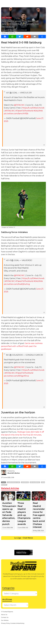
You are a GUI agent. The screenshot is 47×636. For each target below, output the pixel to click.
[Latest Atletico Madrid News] (12, 541)
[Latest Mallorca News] (3, 546)
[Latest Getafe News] (34, 541)
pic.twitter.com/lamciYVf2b (16, 114)
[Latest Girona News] (39, 541)
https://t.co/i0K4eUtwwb (33, 108)
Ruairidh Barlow (9, 30)
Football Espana (8, 611)
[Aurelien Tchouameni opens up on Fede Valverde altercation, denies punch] (8, 496)
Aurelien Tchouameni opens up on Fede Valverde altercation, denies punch (8, 513)
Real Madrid (6, 17)
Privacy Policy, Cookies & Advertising (12, 623)
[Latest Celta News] (21, 541)
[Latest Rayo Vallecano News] (12, 546)
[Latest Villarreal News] (43, 546)
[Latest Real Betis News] (17, 546)
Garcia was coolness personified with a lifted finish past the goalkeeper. (22, 346)
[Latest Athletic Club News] (8, 541)
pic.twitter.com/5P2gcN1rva (16, 376)
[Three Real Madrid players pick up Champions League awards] (23, 496)
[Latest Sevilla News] (34, 546)
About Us (4, 614)
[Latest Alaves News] (3, 541)
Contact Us (4, 617)
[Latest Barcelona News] (17, 541)
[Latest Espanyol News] (30, 541)
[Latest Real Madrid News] (21, 546)
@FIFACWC (19, 105)
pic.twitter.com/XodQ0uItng (17, 284)
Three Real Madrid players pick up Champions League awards (23, 513)
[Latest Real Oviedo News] (26, 546)
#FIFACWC (10, 111)
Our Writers (4, 620)
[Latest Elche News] (26, 541)
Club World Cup (13, 482)
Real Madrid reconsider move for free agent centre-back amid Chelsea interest (39, 515)
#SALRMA (38, 111)
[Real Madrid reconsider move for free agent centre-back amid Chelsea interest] (39, 496)
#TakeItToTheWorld (24, 111)
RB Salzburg (34, 482)
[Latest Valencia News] (39, 546)
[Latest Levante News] (43, 541)
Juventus (25, 482)
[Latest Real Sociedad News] (30, 546)
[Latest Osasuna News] (8, 546)
